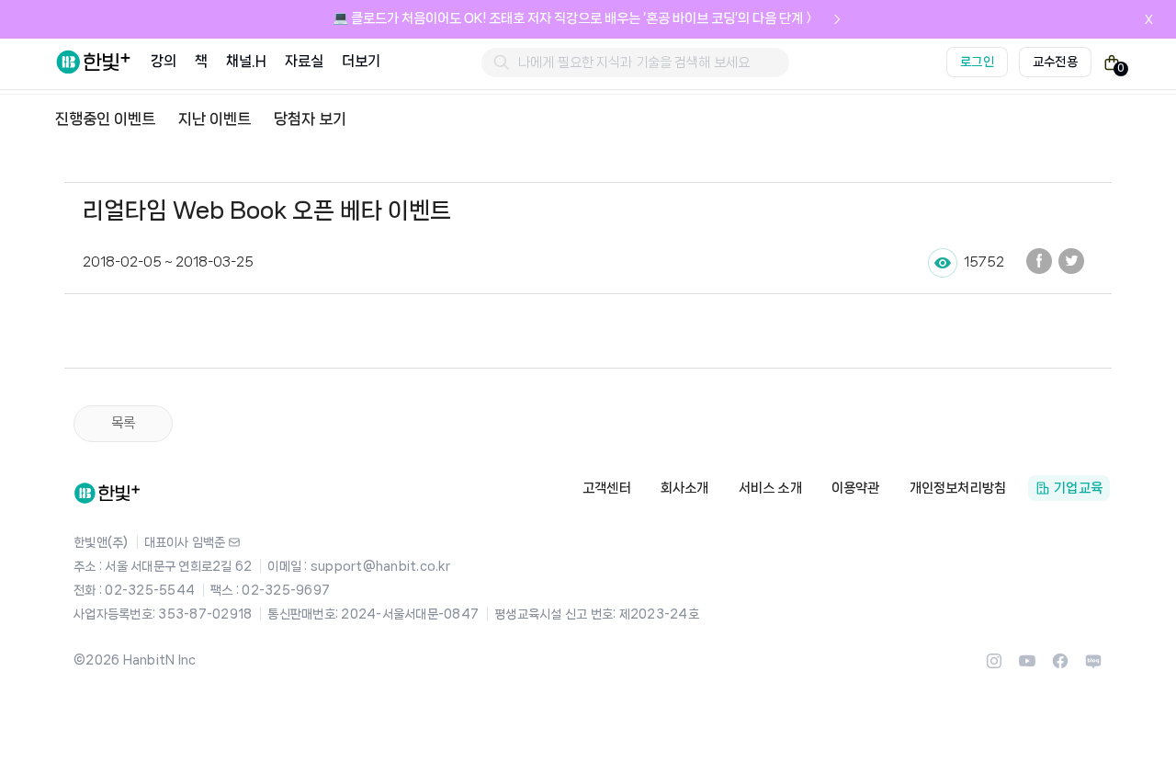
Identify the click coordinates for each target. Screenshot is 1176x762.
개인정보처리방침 (958, 488)
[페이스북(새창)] (1060, 666)
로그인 (977, 61)
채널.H (246, 61)
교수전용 (1055, 61)
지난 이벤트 (214, 118)
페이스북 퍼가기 (1039, 261)
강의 (163, 61)
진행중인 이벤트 (105, 118)
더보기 (361, 61)
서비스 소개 (770, 488)
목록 (123, 422)
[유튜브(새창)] (1027, 666)
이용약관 (855, 488)
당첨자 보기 (310, 118)
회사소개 (685, 488)
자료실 (304, 61)
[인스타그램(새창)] (994, 666)
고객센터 (606, 488)
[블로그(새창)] (1093, 666)
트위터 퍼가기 (1071, 261)
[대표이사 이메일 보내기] (234, 542)
